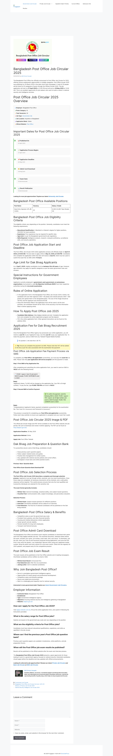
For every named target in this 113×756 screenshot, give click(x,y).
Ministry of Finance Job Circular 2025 (25, 685)
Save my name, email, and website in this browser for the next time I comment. (39, 733)
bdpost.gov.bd (28, 601)
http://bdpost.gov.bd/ (20, 427)
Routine (25, 8)
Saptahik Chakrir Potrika (62, 4)
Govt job (36, 684)
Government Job (27, 116)
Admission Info (87, 4)
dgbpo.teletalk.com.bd (24, 610)
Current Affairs (76, 4)
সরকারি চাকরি (42, 684)
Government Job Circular (30, 4)
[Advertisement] (41, 24)
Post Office (30, 124)
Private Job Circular (45, 4)
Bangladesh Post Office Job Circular (24, 684)
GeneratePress (65, 753)
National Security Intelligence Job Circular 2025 (27, 687)
